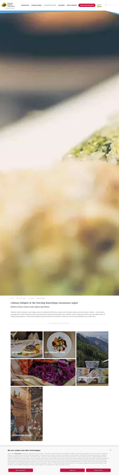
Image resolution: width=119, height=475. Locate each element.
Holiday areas (36, 5)
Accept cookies (98, 470)
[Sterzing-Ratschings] (10, 5)
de (109, 5)
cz (114, 5)
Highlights (25, 5)
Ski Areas (61, 5)
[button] (110, 450)
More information (20, 470)
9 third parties (17, 453)
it (112, 5)
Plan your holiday (87, 5)
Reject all (72, 470)
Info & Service (72, 5)
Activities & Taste (50, 5)
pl (116, 5)
